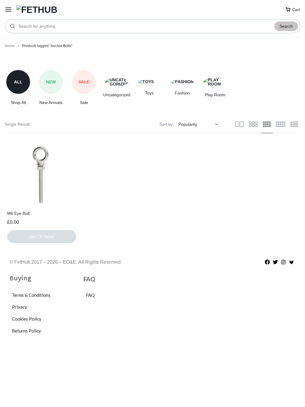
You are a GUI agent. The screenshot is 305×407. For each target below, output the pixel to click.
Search (286, 26)
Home (10, 46)
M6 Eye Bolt (18, 213)
